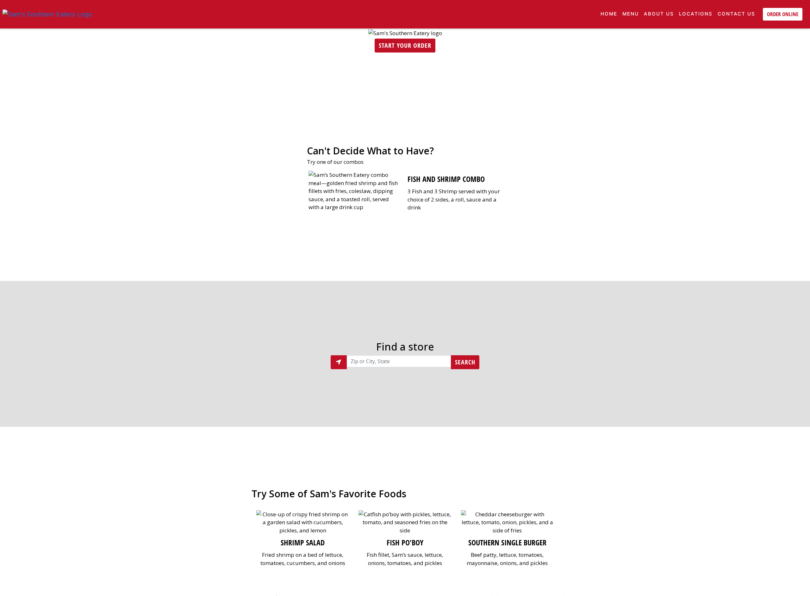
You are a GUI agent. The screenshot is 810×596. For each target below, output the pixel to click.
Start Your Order (405, 45)
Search (465, 362)
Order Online (782, 14)
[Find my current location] (339, 362)
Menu (630, 14)
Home (609, 14)
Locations (696, 14)
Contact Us (736, 14)
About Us (659, 14)
